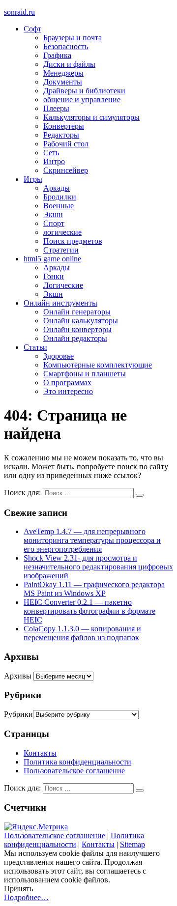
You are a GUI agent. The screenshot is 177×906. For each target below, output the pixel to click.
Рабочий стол (65, 144)
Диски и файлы (69, 64)
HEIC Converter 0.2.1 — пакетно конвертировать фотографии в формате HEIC (89, 611)
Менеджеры (63, 73)
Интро (54, 161)
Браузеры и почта (72, 37)
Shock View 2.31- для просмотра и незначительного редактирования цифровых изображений (98, 567)
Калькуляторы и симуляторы (91, 117)
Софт (32, 29)
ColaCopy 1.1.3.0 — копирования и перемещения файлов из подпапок (82, 633)
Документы (62, 82)
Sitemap (132, 844)
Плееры (56, 108)
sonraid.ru (19, 12)
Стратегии (61, 250)
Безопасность (65, 46)
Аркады (56, 188)
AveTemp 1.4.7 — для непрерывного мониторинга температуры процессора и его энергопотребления (92, 540)
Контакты (40, 753)
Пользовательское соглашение (74, 770)
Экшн (53, 214)
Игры (33, 179)
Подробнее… (26, 897)
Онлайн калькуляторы (80, 320)
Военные (58, 205)
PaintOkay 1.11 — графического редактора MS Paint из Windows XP (94, 588)
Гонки (53, 276)
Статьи (35, 347)
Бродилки (59, 197)
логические (62, 232)
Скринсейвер (65, 170)
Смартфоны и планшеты (84, 373)
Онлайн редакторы (75, 338)
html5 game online (52, 259)
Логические (63, 285)
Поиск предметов (72, 241)
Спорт (53, 223)
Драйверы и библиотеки (84, 90)
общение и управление (81, 99)
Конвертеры (63, 126)
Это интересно (68, 391)
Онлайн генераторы (77, 312)
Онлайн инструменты (60, 303)
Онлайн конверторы (77, 329)
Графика (57, 55)
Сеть (51, 152)
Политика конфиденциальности (77, 762)
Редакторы (61, 135)
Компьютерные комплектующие (97, 365)
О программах (67, 382)
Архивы (17, 676)
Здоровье (58, 356)
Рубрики (18, 714)
